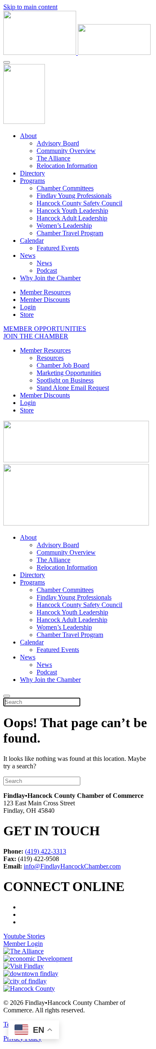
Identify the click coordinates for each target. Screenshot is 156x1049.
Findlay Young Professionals (74, 195)
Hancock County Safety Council (79, 203)
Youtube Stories (24, 936)
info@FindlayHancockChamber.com (72, 866)
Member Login (23, 943)
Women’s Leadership (64, 225)
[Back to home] (77, 52)
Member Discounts (45, 299)
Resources (50, 357)
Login (28, 307)
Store (27, 314)
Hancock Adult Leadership (72, 218)
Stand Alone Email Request (73, 387)
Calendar (32, 240)
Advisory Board (58, 143)
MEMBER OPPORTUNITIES (44, 328)
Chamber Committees (65, 188)
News (27, 255)
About (28, 135)
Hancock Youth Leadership (72, 210)
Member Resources (45, 292)
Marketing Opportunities (69, 372)
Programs (32, 180)
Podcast (47, 270)
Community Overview (66, 150)
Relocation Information (67, 165)
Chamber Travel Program (70, 233)
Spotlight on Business (65, 380)
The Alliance (53, 158)
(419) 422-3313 (45, 851)
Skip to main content (30, 6)
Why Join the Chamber (50, 277)
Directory (32, 173)
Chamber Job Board (63, 365)
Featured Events (58, 248)
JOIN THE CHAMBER (35, 336)
